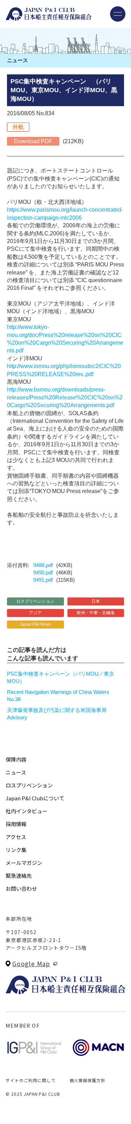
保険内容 (16, 759)
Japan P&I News (35, 624)
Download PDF (33, 141)
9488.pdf (43, 565)
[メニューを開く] (117, 14)
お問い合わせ (21, 888)
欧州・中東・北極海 (96, 612)
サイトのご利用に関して (31, 1080)
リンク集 (16, 849)
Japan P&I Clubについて (35, 798)
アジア (35, 612)
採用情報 (16, 824)
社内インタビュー (27, 811)
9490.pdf (43, 572)
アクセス (16, 836)
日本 (96, 601)
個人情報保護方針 (88, 1080)
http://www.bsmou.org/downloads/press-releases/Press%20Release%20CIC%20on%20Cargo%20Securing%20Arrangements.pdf (65, 397)
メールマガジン (24, 862)
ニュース (16, 772)
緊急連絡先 (19, 875)
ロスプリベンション (35, 601)
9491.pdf (43, 580)
